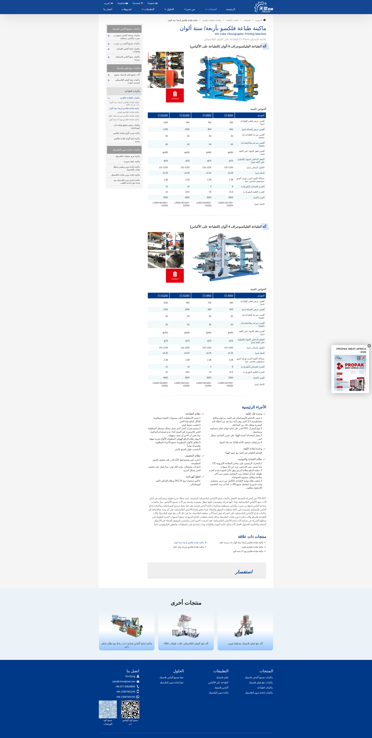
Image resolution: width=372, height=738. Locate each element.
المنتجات (246, 20)
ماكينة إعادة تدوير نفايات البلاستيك (125, 175)
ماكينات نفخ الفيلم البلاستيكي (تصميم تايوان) (127, 81)
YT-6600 (228, 115)
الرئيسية (230, 9)
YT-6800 (206, 115)
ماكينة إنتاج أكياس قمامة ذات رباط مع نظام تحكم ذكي (126, 645)
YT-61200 (163, 115)
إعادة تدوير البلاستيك (218, 692)
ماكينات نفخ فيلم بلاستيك (128, 68)
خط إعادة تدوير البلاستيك (172, 682)
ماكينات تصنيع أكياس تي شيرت (127, 43)
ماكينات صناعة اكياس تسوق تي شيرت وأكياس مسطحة (126, 36)
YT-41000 (184, 295)
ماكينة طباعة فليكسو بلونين (252, 547)
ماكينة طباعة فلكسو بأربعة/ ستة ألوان (189, 542)
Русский (136, 3)
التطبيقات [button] (149, 9)
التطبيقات (221, 671)
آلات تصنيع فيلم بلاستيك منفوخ (127, 74)
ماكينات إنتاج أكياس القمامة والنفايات (128, 50)
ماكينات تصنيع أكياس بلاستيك (126, 29)
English (151, 3)
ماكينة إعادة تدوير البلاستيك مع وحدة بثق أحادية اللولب (127, 181)
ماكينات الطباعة (232, 20)
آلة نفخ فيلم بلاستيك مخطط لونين (245, 643)
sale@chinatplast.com (123, 681)
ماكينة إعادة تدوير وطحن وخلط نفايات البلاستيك (126, 168)
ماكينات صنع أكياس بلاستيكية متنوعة (128, 58)
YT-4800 (206, 295)
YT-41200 (163, 295)
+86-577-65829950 (125, 686)
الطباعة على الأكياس (218, 682)
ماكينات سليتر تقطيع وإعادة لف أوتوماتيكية (127, 126)
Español (121, 3)
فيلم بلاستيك (222, 677)
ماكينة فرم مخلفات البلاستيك (127, 156)
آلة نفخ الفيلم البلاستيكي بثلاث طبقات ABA (186, 643)
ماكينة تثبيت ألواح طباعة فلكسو (126, 133)
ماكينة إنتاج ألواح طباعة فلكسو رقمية (127, 139)
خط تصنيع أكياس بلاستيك (171, 677)
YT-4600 (228, 295)
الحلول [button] (170, 9)
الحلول (178, 671)
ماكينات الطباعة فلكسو (212, 20)
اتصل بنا (107, 9)
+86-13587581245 (125, 691)
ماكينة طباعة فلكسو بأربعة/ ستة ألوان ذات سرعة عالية (241, 542)
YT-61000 (184, 115)
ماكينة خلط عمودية (132, 161)
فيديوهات (126, 9)
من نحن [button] (190, 9)
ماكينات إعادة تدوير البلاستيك (126, 150)
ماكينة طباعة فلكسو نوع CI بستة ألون (248, 551)
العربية (107, 3)
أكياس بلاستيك (221, 687)
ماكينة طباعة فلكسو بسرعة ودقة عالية (188, 547)
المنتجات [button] (212, 9)
